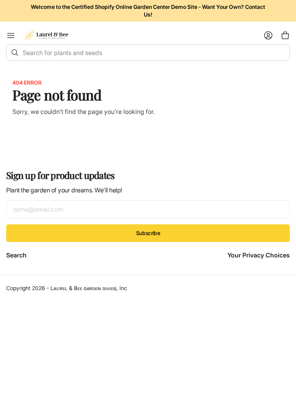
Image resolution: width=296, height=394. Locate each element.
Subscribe (148, 233)
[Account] (268, 35)
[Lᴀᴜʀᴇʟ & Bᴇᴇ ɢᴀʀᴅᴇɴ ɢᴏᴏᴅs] (46, 35)
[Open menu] (10, 35)
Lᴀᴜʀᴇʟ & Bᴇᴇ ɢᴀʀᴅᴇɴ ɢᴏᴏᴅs (83, 288)
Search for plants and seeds (62, 53)
